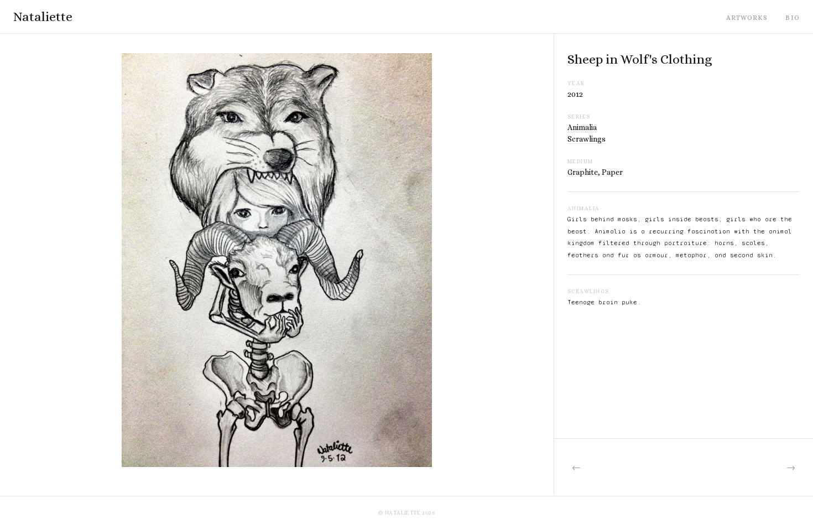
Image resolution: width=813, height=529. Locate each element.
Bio (792, 18)
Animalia (582, 127)
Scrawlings (586, 138)
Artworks (747, 18)
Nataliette (42, 16)
